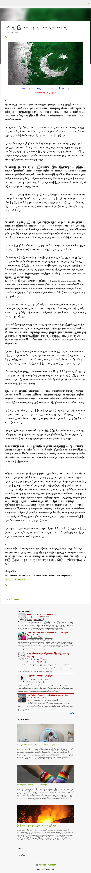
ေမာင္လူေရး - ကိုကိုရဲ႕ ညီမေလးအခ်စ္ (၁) (32, 785)
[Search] (10, 3)
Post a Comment (12, 599)
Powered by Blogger (47, 865)
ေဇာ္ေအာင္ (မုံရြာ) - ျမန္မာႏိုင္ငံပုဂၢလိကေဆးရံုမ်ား (36, 744)
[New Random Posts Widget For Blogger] (71, 713)
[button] (6, 37)
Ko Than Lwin (20, 579)
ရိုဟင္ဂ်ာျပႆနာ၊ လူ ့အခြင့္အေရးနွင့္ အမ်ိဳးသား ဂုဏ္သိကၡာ (36, 825)
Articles (9, 579)
